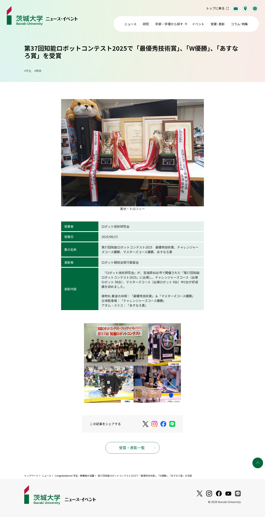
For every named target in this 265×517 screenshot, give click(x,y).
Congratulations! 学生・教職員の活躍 (74, 475)
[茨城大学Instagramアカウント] (154, 424)
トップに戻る (215, 8)
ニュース (130, 24)
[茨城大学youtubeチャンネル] (200, 494)
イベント (198, 24)
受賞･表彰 (218, 24)
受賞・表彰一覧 (132, 447)
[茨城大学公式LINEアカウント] (172, 424)
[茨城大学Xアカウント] (145, 424)
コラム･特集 (239, 24)
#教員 (37, 71)
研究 (146, 24)
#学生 (27, 71)
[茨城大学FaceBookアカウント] (163, 424)
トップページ (31, 475)
